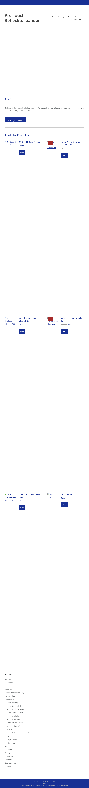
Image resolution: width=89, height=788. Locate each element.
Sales (7, 736)
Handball (8, 689)
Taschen (8, 746)
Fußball (7, 686)
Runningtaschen (13, 719)
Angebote (8, 679)
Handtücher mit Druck (15, 706)
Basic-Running (12, 703)
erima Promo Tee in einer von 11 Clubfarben (71, 143)
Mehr (22, 152)
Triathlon (8, 760)
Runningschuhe (13, 716)
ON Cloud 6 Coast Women (29, 142)
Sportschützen (10, 743)
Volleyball (8, 766)
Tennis (7, 753)
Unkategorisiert (11, 763)
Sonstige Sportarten (12, 739)
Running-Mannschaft (15, 713)
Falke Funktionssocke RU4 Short (30, 495)
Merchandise (10, 696)
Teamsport (9, 749)
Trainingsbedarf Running (17, 726)
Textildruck (9, 756)
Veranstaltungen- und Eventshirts (20, 733)
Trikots (9, 729)
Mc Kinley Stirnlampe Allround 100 (27, 319)
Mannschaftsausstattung (14, 693)
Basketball (9, 682)
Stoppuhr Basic (67, 494)
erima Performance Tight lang (71, 319)
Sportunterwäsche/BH (15, 723)
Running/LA (9, 699)
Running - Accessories (15, 709)
